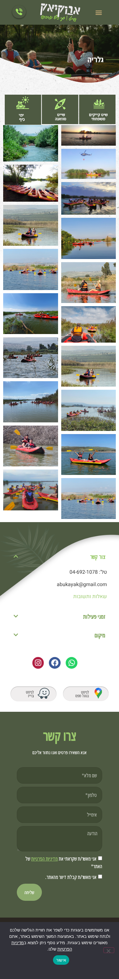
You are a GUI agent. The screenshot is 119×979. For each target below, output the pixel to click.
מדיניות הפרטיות (44, 858)
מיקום (100, 635)
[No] (108, 950)
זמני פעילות (94, 616)
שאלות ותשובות (90, 596)
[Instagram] (38, 663)
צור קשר (97, 557)
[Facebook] (55, 663)
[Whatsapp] (71, 663)
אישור (61, 960)
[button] (99, 12)
